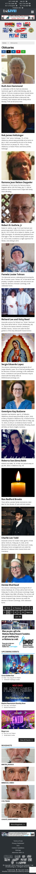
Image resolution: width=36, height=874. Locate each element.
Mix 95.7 (23, 1)
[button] (32, 11)
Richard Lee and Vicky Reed (15, 319)
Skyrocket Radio (23, 870)
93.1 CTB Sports (10, 6)
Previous (17, 608)
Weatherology (29, 871)
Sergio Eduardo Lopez (12, 364)
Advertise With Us (18, 852)
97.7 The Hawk (10, 3)
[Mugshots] (18, 755)
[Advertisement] (18, 17)
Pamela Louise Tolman (12, 274)
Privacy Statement (18, 843)
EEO (18, 845)
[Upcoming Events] (18, 664)
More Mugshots (17, 824)
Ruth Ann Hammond (12, 86)
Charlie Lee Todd (9, 537)
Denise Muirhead (10, 584)
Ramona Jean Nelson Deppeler (17, 182)
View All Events (25, 740)
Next (28, 612)
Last (16, 617)
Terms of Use (18, 841)
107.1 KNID (12, 1)
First (8, 608)
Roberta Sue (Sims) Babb (13, 460)
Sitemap (18, 850)
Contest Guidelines (18, 848)
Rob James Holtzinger (12, 135)
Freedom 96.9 (17, 8)
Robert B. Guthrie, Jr (11, 225)
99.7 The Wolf (24, 6)
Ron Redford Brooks (11, 499)
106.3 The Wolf (24, 3)
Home (4, 43)
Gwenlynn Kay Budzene (13, 411)
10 (23, 612)
